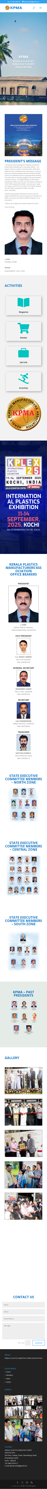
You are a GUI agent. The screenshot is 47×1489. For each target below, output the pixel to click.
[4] (23, 1188)
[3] (23, 1156)
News (8, 1379)
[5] (23, 1219)
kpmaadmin (11, 271)
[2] (23, 1125)
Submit (38, 1342)
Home (8, 1372)
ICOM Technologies (28, 1486)
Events (8, 1382)
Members (9, 1375)
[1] (23, 1093)
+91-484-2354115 (14, 2)
